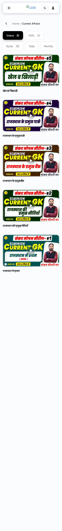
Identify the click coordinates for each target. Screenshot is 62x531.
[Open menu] (9, 7)
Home (15, 23)
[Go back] (6, 23)
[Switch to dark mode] (44, 7)
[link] (40, 23)
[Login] (53, 7)
